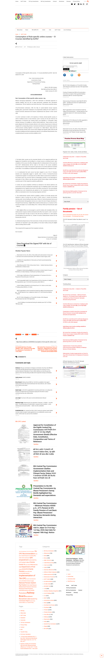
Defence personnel (48, 574)
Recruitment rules (24, 599)
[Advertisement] (61, 16)
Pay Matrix (46, 607)
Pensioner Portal (23, 588)
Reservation (47, 619)
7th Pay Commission (33, 1)
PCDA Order (29, 585)
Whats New (19, 29)
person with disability (29, 590)
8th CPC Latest (20, 421)
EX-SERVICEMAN (48, 581)
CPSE (31, 564)
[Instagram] (83, 4)
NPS (21, 629)
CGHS (43, 29)
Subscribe (66, 69)
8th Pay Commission (46, 1)
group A (27, 573)
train (26, 602)
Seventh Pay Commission (50, 623)
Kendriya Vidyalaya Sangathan (51, 591)
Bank (45, 555)
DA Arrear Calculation (25, 634)
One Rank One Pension (49, 605)
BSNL (20, 555)
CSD (50, 29)
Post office (46, 614)
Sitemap (68, 1)
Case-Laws (46, 565)
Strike (23, 602)
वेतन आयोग (46, 628)
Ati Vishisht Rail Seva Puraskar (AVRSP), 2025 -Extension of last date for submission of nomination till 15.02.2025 (25, 349)
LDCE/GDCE (23, 580)
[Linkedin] (81, 4)
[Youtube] (72, 4)
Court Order (27, 564)
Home (16, 1)
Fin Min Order (47, 583)
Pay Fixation (22, 585)
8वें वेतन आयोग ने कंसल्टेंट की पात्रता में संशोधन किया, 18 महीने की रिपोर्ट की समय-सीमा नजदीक (44, 451)
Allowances (46, 553)
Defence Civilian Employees (50, 572)
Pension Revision (48, 612)
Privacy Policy (76, 1)
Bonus (45, 558)
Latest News (66, 80)
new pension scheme (49, 600)
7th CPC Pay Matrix (30, 551)
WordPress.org (71, 581)
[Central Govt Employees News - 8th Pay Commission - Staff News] (24, 19)
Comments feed (71, 578)
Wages (45, 626)
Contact (55, 1)
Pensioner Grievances (31, 586)
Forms (26, 571)
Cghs (45, 567)
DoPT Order (23, 1)
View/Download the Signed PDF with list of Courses (34, 244)
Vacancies (22, 620)
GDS (29, 571)
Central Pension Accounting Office (28, 555)
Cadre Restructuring (49, 562)
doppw (20, 569)
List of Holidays (67, 29)
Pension (46, 609)
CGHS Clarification (25, 557)
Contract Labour (25, 562)
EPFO (26, 569)
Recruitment (29, 596)
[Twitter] (74, 4)
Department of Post (28, 567)
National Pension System (27, 583)
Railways (46, 616)
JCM (45, 588)
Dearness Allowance (49, 569)
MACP (45, 598)
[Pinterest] (78, 4)
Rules (45, 621)
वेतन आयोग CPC (35, 29)
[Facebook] (86, 4)
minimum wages (30, 580)
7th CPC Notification (23, 551)
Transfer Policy (30, 602)
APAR (36, 553)
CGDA (20, 557)
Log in (69, 574)
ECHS (23, 569)
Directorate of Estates (49, 576)
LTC (45, 595)
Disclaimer (61, 1)
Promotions (23, 593)
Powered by (66, 71)
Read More (36, 444)
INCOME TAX (47, 586)
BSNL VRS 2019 (48, 560)
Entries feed (70, 576)
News (26, 29)
